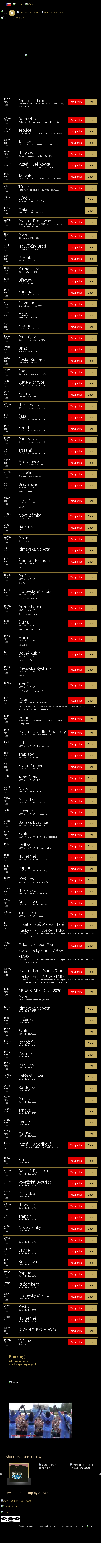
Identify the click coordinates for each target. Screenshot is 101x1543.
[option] (19, 1474)
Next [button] (99, 1474)
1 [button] (48, 1487)
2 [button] (52, 1487)
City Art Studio (78, 1526)
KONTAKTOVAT (17, 1371)
